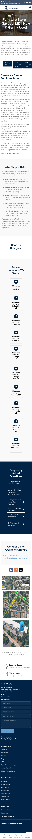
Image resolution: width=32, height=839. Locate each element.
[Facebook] (11, 570)
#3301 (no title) (5, 762)
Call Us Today (16, 64)
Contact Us (4, 752)
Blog (2, 759)
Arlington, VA (5, 796)
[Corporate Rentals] (11, 7)
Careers (3, 756)
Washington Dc (5, 799)
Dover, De (4, 781)
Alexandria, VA (5, 793)
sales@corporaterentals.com (18, 558)
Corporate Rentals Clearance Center (11, 823)
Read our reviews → (7, 140)
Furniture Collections (7, 810)
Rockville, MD (5, 790)
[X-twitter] (21, 570)
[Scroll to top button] (29, 830)
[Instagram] (16, 570)
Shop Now (6, 63)
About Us (4, 749)
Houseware (4, 813)
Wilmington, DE (5, 784)
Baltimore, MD (5, 787)
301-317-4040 (14, 556)
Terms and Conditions (7, 816)
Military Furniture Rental (8, 771)
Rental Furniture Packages (9, 765)
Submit (7, 731)
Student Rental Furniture (8, 768)
